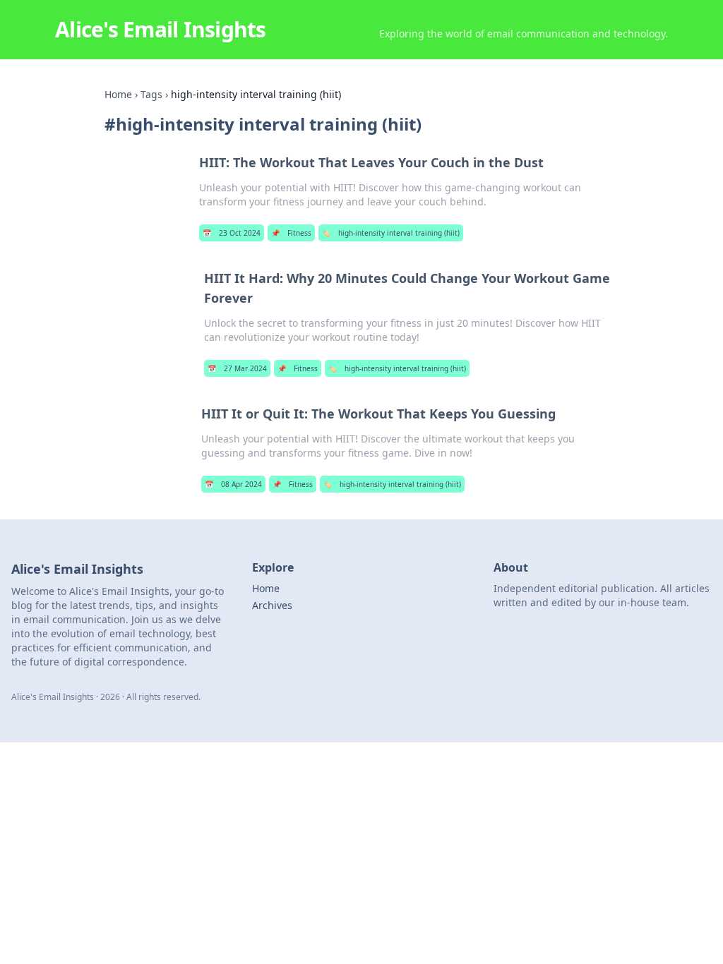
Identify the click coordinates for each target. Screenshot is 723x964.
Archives (272, 605)
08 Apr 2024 (233, 484)
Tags (151, 94)
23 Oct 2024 (232, 233)
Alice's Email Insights (160, 29)
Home (118, 94)
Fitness (291, 233)
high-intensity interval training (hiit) (391, 233)
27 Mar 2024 (237, 368)
